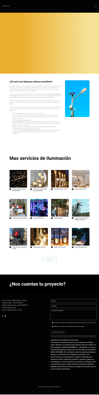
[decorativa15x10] (39, 170)
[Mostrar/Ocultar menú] (96, 6)
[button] (18, 190)
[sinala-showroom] (60, 199)
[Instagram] (5, 316)
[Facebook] (3, 316)
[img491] (81, 228)
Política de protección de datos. (86, 322)
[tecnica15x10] (81, 170)
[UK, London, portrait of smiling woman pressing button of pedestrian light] (18, 199)
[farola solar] (81, 199)
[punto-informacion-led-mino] (18, 228)
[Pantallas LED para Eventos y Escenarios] (39, 199)
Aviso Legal (41, 386)
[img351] (39, 228)
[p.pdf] (60, 170)
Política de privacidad (48, 386)
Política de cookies (56, 386)
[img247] (60, 228)
